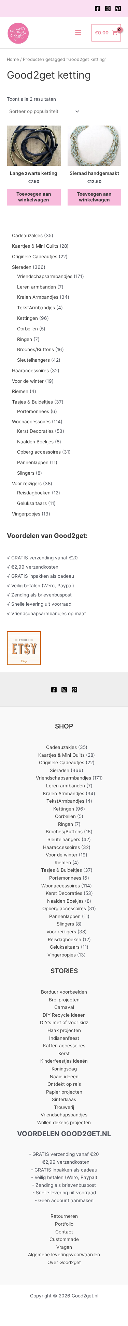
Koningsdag (64, 1068)
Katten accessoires (64, 1045)
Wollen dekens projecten (64, 1122)
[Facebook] (98, 8)
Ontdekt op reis (64, 1084)
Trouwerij (64, 1107)
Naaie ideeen (64, 1076)
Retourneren (64, 1216)
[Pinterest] (118, 8)
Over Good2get (64, 1262)
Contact (64, 1231)
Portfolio (64, 1224)
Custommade (64, 1239)
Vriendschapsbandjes (64, 1114)
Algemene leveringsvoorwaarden (64, 1254)
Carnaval (64, 1007)
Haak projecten (64, 1030)
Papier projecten (64, 1092)
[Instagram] (108, 8)
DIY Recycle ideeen (64, 1015)
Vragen (64, 1247)
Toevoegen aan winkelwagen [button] (33, 197)
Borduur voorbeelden (64, 992)
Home (13, 59)
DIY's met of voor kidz (64, 1022)
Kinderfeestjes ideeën (64, 1061)
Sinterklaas (64, 1099)
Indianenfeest (64, 1038)
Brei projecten (64, 999)
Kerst (64, 1053)
